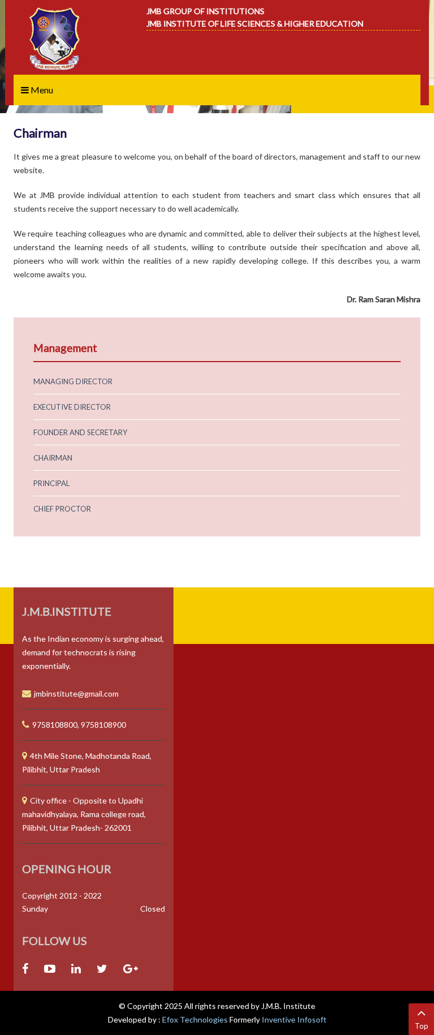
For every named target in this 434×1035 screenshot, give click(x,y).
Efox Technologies (195, 1019)
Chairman (52, 457)
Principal (51, 483)
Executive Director (72, 406)
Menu (41, 89)
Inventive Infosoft (294, 1019)
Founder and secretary (80, 432)
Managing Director (72, 381)
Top (421, 1025)
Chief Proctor (62, 508)
